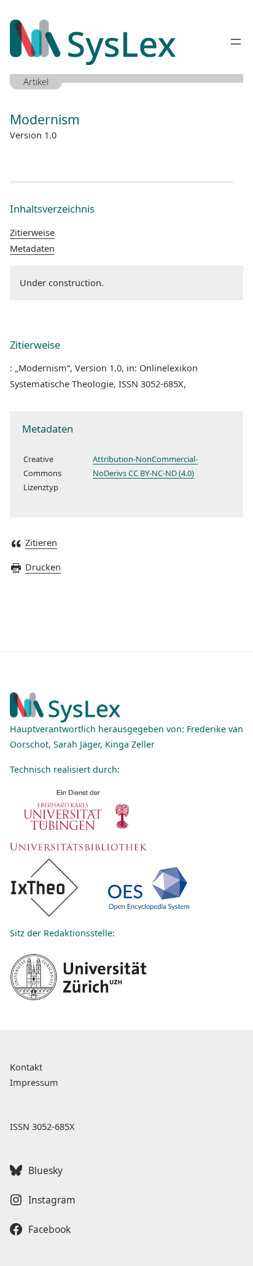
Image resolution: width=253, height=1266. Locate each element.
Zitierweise (32, 232)
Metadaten (32, 248)
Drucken (43, 567)
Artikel (36, 81)
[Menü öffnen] (235, 41)
